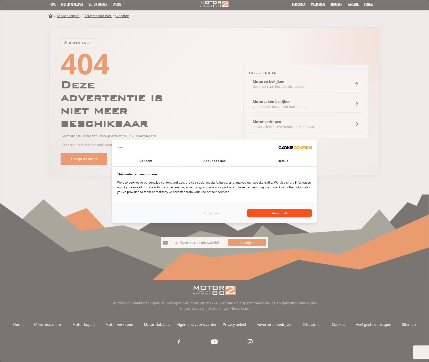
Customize (212, 213)
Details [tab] (283, 161)
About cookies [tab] (214, 161)
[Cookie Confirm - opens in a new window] (295, 147)
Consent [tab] (145, 161)
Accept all (279, 213)
